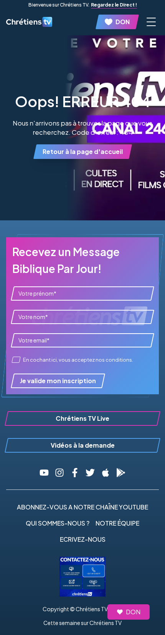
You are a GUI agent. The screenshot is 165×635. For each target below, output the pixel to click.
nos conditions (114, 360)
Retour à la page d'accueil (83, 151)
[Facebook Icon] (74, 472)
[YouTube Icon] (44, 472)
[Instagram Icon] (59, 472)
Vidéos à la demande (83, 445)
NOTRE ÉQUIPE (117, 523)
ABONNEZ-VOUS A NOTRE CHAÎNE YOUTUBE (82, 507)
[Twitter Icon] (90, 472)
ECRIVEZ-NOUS (83, 539)
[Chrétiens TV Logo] (29, 21)
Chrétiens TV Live (82, 418)
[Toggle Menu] (151, 22)
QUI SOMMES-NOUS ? (57, 523)
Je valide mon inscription (58, 381)
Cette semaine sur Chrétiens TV (82, 622)
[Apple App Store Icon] (105, 472)
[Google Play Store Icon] (120, 472)
